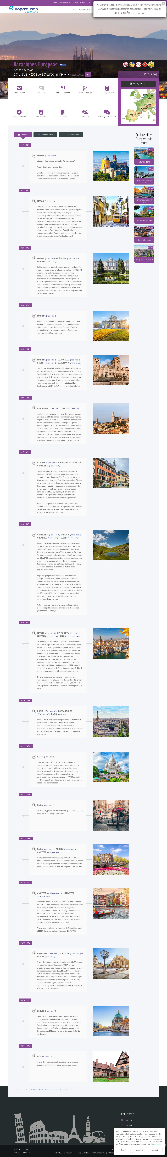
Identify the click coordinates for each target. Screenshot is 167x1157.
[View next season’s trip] (65, 74)
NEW (74, 9)
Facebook (128, 1120)
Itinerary (25, 135)
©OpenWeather (64, 1089)
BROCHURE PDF (84, 9)
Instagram (128, 1125)
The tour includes (72, 135)
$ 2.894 (148, 74)
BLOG (90, 3)
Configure (139, 1150)
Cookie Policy (155, 1144)
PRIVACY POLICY (98, 1153)
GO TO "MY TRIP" (80, 3)
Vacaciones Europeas (36, 64)
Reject (123, 1150)
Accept (155, 1150)
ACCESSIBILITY (113, 1153)
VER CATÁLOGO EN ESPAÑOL (62, 3)
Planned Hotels (47, 135)
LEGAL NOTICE (83, 1153)
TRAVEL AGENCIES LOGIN (65, 1153)
